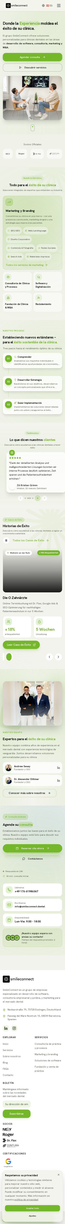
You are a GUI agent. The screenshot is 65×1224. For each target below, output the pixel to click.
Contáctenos (35, 862)
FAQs (6, 1068)
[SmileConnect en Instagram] (14, 1028)
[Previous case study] (49, 661)
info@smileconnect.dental (30, 910)
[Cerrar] (59, 1175)
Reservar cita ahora (32, 852)
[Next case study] (58, 661)
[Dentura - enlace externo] (17, 1146)
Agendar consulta (30, 57)
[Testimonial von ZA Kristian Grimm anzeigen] (31, 498)
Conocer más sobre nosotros (27, 797)
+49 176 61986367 (26, 895)
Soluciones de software (48, 1060)
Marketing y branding (46, 1054)
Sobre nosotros (12, 1056)
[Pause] (6, 540)
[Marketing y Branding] (9, 202)
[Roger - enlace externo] (17, 1135)
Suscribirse (17, 1113)
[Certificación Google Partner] (8, 1162)
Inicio (5, 1043)
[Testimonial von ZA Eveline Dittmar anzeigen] (27, 498)
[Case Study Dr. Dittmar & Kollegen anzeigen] (6, 661)
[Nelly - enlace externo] (17, 1129)
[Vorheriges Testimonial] (20, 498)
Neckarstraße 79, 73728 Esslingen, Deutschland (34, 1009)
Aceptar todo (32, 1208)
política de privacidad (26, 1199)
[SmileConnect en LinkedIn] (6, 1028)
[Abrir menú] (58, 5)
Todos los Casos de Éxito (28, 540)
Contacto (8, 1075)
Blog (5, 1062)
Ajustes (32, 1215)
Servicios (8, 1050)
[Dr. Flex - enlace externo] (17, 1140)
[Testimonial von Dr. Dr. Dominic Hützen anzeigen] (25, 498)
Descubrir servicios (35, 67)
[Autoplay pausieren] (38, 498)
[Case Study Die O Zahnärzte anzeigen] (12, 661)
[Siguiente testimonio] (44, 498)
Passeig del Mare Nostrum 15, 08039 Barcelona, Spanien (34, 1017)
